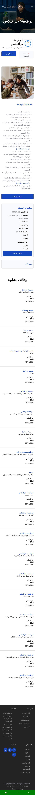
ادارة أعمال (26, 713)
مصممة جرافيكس (27, 391)
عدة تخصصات (25, 720)
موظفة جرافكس (27, 411)
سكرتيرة (27, 727)
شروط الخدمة (25, 772)
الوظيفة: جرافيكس (26, 492)
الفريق (27, 759)
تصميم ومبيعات (28, 310)
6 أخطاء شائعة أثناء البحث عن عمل (7, 736)
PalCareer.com (12, 6)
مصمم (31, 472)
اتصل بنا (27, 756)
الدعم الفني (26, 763)
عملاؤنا (27, 753)
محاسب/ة (26, 717)
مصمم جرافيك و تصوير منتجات (22, 350)
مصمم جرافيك (28, 330)
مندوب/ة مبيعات (24, 723)
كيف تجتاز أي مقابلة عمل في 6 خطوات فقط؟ (7, 727)
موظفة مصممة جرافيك (25, 452)
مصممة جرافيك (28, 289)
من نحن (27, 749)
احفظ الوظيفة (26, 55)
